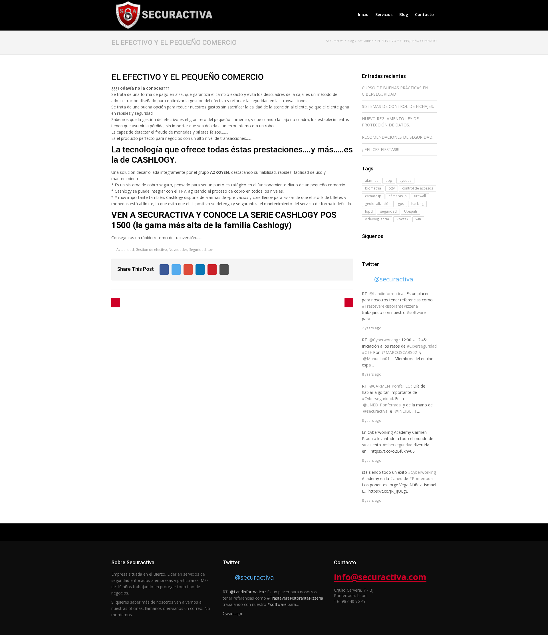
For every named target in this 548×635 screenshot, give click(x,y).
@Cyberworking (383, 339)
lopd (369, 211)
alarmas (371, 180)
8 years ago (371, 374)
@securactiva (393, 279)
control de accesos (417, 188)
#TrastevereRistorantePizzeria (390, 306)
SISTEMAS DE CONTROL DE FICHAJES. (398, 106)
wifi (418, 219)
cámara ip (373, 195)
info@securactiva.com (380, 577)
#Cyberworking (422, 472)
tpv (210, 249)
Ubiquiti (410, 211)
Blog (403, 14)
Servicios (383, 14)
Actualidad (125, 249)
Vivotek (402, 219)
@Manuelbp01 (376, 358)
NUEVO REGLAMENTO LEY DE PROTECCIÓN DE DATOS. (390, 122)
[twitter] (373, 247)
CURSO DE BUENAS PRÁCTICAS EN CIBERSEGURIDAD (395, 91)
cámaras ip (398, 195)
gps (401, 203)
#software (416, 312)
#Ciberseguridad (422, 346)
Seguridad (197, 249)
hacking (417, 203)
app (389, 180)
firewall (420, 195)
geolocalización (377, 203)
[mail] (381, 247)
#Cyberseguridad (377, 398)
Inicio (363, 14)
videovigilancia (377, 219)
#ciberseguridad (397, 444)
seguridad (388, 211)
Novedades (178, 249)
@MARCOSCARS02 (399, 352)
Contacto (424, 14)
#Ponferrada (421, 478)
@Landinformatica (386, 293)
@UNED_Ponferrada (382, 405)
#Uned (396, 478)
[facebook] (365, 247)
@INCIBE (402, 411)
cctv (391, 188)
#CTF (367, 352)
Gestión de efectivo (151, 249)
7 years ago (371, 328)
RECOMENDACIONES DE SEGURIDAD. (397, 137)
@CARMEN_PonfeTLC (389, 386)
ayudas (405, 180)
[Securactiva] (162, 14)
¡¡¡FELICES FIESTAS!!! (380, 149)
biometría (373, 188)
